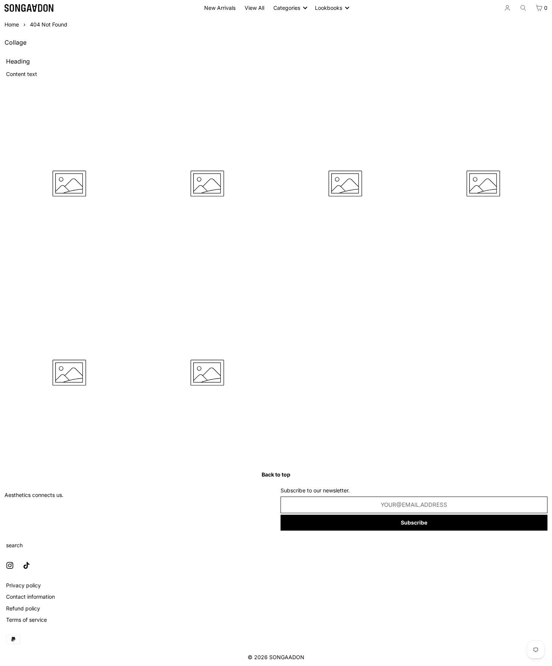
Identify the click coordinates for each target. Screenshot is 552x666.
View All (254, 8)
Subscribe (414, 522)
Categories (286, 8)
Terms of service (26, 619)
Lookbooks (328, 8)
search (14, 545)
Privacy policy (23, 585)
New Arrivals (220, 8)
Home (12, 24)
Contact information (30, 596)
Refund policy (23, 608)
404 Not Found (48, 24)
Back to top (276, 474)
